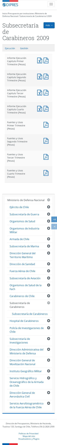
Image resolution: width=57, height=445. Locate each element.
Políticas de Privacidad (28, 433)
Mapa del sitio (29, 436)
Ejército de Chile (19, 207)
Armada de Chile (19, 239)
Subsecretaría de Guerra (24, 214)
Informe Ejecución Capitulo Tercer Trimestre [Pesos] (40, 92)
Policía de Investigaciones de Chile (27, 329)
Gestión (24, 48)
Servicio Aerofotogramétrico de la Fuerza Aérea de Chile (27, 405)
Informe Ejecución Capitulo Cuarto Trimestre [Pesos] (40, 108)
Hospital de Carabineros (24, 321)
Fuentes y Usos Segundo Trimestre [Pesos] (47, 140)
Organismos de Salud (22, 221)
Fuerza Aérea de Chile (22, 271)
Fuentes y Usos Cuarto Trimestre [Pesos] (47, 172)
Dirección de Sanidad (22, 264)
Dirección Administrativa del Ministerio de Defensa (26, 351)
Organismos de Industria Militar (24, 230)
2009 (49, 16)
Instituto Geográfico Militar (26, 371)
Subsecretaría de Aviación (25, 278)
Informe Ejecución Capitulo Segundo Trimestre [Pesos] (40, 76)
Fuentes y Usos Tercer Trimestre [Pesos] (47, 156)
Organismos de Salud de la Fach (25, 287)
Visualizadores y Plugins (28, 439)
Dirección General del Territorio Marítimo (22, 255)
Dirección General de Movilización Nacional (22, 362)
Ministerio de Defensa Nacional (25, 200)
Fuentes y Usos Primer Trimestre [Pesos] (47, 124)
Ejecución (10, 48)
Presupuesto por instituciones (21, 13)
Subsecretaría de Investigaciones (20, 340)
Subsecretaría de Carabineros (33, 16)
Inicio (4, 13)
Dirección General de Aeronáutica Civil (22, 394)
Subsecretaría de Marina (24, 246)
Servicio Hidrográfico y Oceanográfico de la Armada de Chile (27, 381)
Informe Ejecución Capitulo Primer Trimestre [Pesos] (40, 60)
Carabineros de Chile (22, 296)
